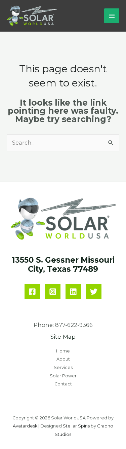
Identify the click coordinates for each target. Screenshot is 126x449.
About (63, 359)
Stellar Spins (76, 425)
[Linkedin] (73, 291)
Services (63, 367)
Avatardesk (25, 425)
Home (63, 350)
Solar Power (63, 375)
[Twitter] (93, 291)
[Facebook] (32, 291)
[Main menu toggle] (111, 16)
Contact (63, 383)
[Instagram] (52, 291)
